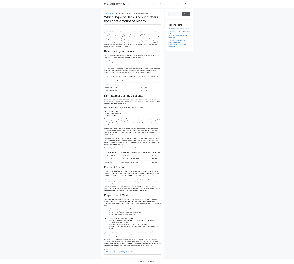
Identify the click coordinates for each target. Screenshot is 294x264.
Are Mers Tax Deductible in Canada (178, 28)
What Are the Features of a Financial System (117, 252)
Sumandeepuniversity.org (116, 4)
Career (155, 4)
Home (105, 13)
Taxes (186, 4)
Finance (162, 4)
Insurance (170, 4)
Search (186, 14)
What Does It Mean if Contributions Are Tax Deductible (119, 251)
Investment (179, 4)
